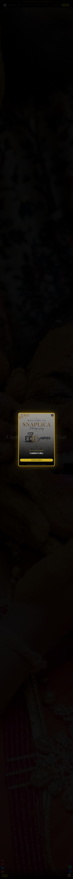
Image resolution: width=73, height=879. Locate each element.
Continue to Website (36, 460)
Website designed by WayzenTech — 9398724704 (36, 464)
